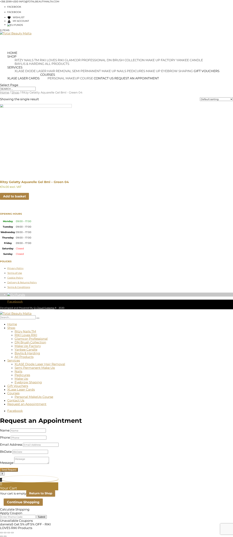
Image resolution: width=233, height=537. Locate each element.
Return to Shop (40, 493)
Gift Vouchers (206, 71)
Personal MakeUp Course (70, 78)
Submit (41, 517)
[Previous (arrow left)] (1, 536)
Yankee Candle (189, 60)
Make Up (153, 71)
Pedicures (136, 71)
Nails (121, 71)
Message (6, 463)
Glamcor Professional (85, 60)
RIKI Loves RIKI (52, 60)
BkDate (6, 451)
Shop (11, 56)
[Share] (8, 532)
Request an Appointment (136, 78)
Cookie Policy (15, 277)
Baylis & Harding (29, 64)
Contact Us (104, 78)
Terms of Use (14, 272)
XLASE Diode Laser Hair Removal (43, 71)
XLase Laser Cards (23, 78)
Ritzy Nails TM (27, 60)
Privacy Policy (15, 268)
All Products (57, 64)
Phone (5, 437)
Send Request (8, 469)
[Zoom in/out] (1, 532)
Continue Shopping (23, 502)
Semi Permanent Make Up (94, 71)
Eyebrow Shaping (177, 71)
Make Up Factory (160, 60)
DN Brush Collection (126, 60)
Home (12, 53)
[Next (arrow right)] (5, 536)
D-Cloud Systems (44, 307)
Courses (47, 74)
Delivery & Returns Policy (22, 282)
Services (14, 67)
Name (4, 430)
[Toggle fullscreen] (5, 532)
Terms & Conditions (18, 287)
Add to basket (14, 196)
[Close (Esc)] (12, 532)
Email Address (11, 444)
